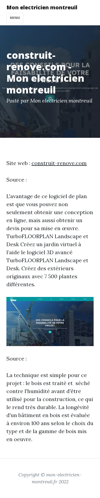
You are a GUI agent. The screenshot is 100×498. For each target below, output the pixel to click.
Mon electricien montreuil (41, 7)
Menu (15, 17)
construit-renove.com (59, 163)
